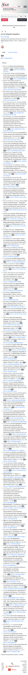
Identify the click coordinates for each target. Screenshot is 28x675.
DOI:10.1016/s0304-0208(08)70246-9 (13, 343)
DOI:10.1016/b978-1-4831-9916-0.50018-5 (14, 477)
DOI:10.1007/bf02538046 (10, 502)
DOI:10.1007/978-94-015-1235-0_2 (12, 330)
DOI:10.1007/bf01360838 (10, 527)
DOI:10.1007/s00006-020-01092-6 (16, 150)
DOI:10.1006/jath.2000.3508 (10, 299)
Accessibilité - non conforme (24, 662)
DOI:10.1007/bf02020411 (10, 565)
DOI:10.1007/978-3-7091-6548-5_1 (16, 307)
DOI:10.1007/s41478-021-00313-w (12, 140)
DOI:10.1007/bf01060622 (10, 359)
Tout (21, 16)
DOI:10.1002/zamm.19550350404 (16, 554)
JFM (2, 55)
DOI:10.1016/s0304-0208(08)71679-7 (13, 364)
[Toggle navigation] (25, 7)
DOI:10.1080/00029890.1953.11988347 (13, 598)
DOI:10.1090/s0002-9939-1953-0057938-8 (15, 589)
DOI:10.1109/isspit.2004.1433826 (12, 281)
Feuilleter (4, 20)
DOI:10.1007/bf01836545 (16, 418)
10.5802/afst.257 (8, 58)
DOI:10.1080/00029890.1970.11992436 (13, 450)
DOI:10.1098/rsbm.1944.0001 (17, 605)
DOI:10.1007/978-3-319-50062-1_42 (16, 219)
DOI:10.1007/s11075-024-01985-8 (12, 89)
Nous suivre (25, 666)
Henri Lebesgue (5, 37)
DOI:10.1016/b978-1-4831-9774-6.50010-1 (14, 508)
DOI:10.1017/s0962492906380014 (16, 262)
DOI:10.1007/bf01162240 (10, 371)
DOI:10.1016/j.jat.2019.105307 (11, 186)
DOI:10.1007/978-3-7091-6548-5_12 (13, 325)
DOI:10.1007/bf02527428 (10, 519)
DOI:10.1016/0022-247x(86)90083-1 (12, 380)
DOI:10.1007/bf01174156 (13, 581)
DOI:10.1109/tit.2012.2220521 (11, 256)
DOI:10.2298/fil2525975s (20, 79)
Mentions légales (24, 671)
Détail (3, 52)
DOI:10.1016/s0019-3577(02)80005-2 (13, 290)
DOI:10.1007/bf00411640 (10, 391)
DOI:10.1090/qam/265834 (14, 441)
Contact (25, 669)
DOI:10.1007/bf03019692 (17, 574)
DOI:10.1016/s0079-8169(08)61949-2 (17, 422)
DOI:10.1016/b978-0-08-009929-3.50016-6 (14, 486)
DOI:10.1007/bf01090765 (19, 434)
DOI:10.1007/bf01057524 (19, 350)
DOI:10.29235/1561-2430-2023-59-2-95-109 (13, 113)
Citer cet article (13, 52)
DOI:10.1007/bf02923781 (10, 642)
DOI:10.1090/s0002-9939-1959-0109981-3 (14, 536)
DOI (11, 69)
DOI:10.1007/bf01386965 (10, 461)
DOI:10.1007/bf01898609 (13, 544)
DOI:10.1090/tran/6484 (13, 246)
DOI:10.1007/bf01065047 (19, 337)
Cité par (4, 63)
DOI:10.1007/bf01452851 (10, 632)
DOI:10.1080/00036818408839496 (16, 400)
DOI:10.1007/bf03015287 (13, 651)
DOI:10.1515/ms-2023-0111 (10, 100)
